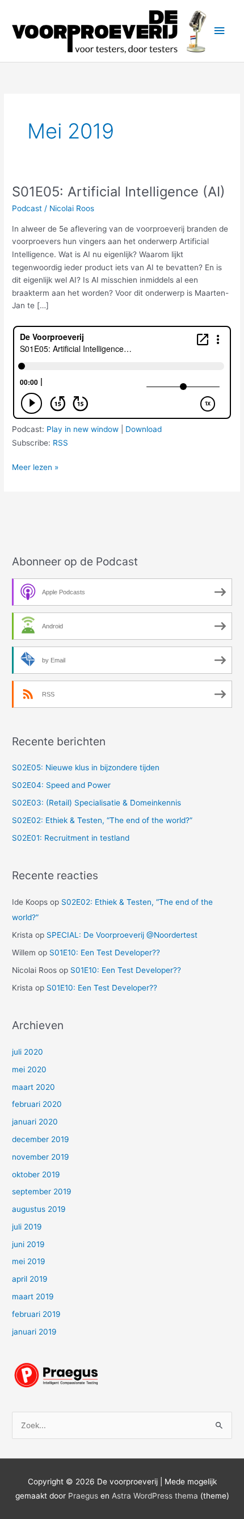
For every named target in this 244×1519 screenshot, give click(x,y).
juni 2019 (28, 1244)
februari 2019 (36, 1314)
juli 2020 (27, 1051)
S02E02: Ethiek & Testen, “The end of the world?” (102, 820)
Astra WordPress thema (155, 1495)
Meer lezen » (35, 468)
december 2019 (40, 1139)
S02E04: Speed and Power (61, 785)
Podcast (27, 208)
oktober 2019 (36, 1174)
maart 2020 (33, 1087)
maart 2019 (33, 1296)
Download (143, 429)
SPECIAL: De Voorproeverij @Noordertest (122, 934)
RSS (60, 442)
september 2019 (41, 1191)
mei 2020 (29, 1069)
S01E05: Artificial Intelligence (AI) (118, 191)
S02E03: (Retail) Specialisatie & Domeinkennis (96, 802)
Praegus (83, 1495)
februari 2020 (37, 1104)
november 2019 (40, 1156)
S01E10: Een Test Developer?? (104, 952)
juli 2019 (27, 1226)
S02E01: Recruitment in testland (70, 837)
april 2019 (30, 1278)
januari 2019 (34, 1331)
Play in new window (83, 429)
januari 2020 (35, 1121)
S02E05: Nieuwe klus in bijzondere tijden (85, 767)
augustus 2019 (39, 1209)
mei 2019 (28, 1261)
